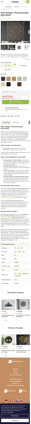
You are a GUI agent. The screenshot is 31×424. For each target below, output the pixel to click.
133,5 (19, 251)
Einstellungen (15, 416)
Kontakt (15, 373)
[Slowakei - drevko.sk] (21, 400)
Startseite (15, 368)
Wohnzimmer (18, 276)
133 (18, 248)
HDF (15, 258)
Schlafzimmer (25, 273)
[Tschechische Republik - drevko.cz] (17, 400)
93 (15, 248)
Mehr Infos (10, 412)
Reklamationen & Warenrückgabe (15, 385)
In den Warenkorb (15, 102)
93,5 (15, 251)
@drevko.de (12, 391)
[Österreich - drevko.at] (10, 400)
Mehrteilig (16, 266)
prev (1, 303)
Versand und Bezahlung (15, 375)
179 (22, 248)
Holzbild (16, 283)
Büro (15, 273)
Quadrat (16, 270)
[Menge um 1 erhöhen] (27, 97)
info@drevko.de (18, 361)
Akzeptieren (15, 420)
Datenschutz (15, 383)
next (29, 303)
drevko (25, 391)
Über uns (15, 371)
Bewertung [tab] (16, 122)
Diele (19, 273)
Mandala (16, 262)
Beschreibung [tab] (6, 122)
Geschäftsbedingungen (15, 381)
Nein (15, 279)
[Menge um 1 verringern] (21, 97)
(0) (9, 18)
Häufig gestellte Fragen (15, 379)
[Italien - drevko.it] (13, 400)
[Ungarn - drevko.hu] (25, 400)
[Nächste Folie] (29, 32)
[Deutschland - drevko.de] (6, 400)
